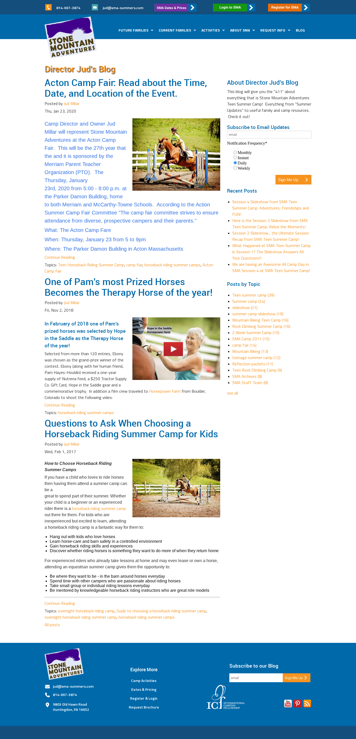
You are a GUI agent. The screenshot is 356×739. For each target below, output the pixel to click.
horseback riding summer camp (99, 508)
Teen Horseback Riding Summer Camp (91, 265)
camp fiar (134, 265)
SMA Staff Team (250, 382)
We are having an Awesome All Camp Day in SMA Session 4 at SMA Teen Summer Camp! (271, 267)
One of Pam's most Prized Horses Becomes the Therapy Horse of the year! (129, 286)
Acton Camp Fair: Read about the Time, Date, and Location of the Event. (126, 87)
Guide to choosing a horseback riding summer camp (161, 611)
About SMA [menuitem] (240, 30)
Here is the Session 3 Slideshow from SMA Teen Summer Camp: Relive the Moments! (270, 223)
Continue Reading (60, 257)
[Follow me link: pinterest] (297, 705)
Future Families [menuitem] (133, 30)
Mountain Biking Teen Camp (260, 320)
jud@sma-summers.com (123, 7)
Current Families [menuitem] (175, 30)
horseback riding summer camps (172, 265)
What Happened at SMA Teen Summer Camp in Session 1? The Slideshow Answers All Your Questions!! (271, 251)
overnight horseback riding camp (86, 611)
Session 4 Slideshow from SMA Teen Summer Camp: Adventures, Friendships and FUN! (270, 208)
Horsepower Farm (165, 391)
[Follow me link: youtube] (288, 705)
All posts (52, 624)
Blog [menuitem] (300, 30)
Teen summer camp (253, 295)
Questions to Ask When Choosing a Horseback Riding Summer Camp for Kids (131, 428)
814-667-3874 (65, 694)
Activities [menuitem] (210, 30)
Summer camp (248, 301)
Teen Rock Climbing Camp (257, 370)
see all (232, 393)
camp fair (244, 345)
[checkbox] (269, 160)
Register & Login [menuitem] (143, 698)
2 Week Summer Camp (255, 332)
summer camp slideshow (257, 314)
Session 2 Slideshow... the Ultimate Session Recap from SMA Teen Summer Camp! (270, 236)
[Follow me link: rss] (307, 705)
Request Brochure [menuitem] (144, 707)
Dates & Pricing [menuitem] (143, 689)
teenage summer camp (256, 357)
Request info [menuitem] (272, 30)
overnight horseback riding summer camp (80, 617)
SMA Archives (247, 376)
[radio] (271, 152)
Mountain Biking (250, 351)
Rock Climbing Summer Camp (261, 326)
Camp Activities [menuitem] (143, 680)
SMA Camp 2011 (250, 339)
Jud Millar (71, 103)
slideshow (244, 307)
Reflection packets (252, 364)
